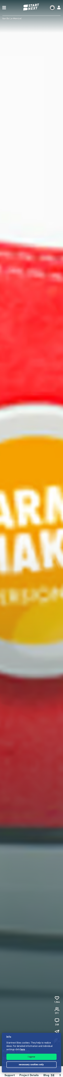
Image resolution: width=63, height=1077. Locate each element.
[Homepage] (31, 7)
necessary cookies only (31, 1065)
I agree (31, 1057)
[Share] (57, 1032)
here (22, 1049)
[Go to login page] (59, 7)
